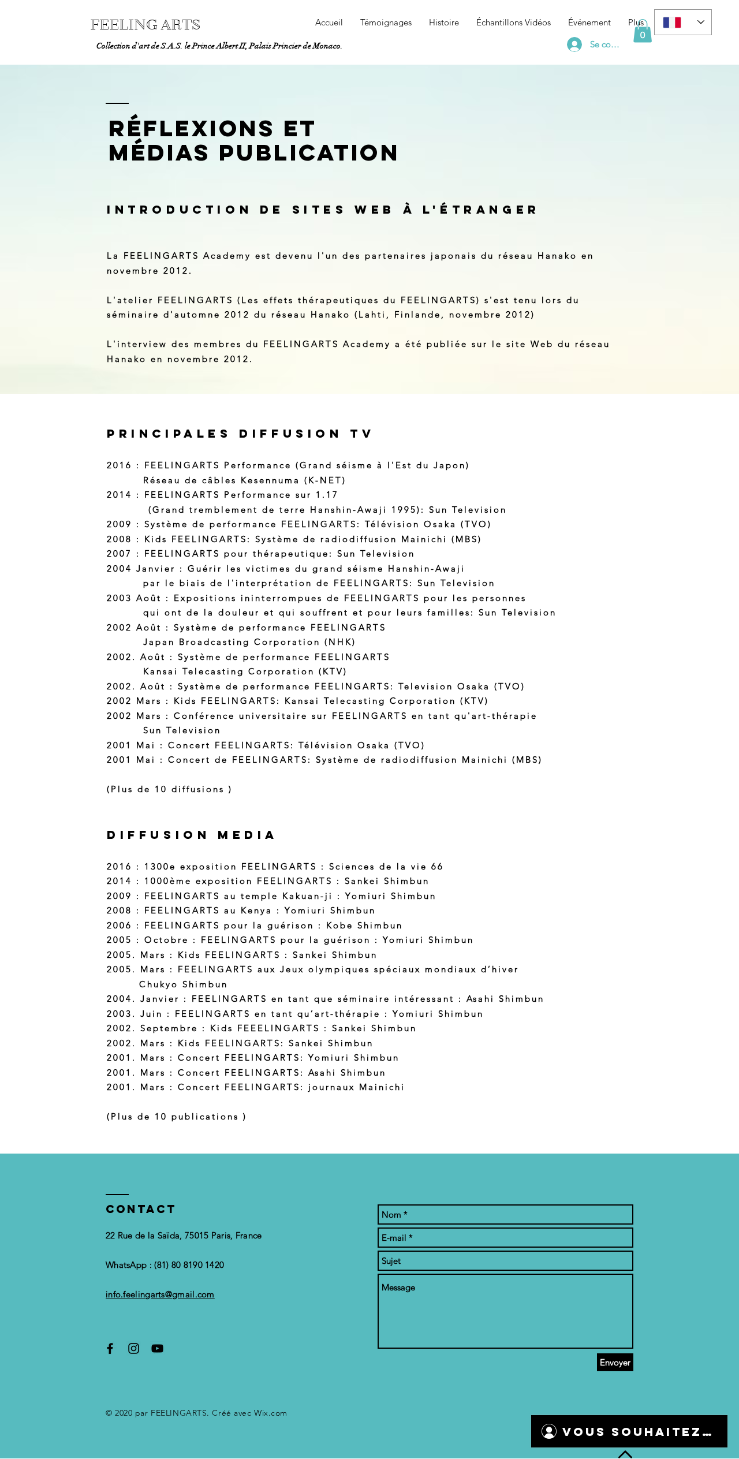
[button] (642, 31)
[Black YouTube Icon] (157, 1348)
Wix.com (271, 1413)
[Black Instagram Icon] (133, 1348)
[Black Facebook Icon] (110, 1348)
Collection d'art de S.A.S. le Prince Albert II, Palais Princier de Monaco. (219, 46)
